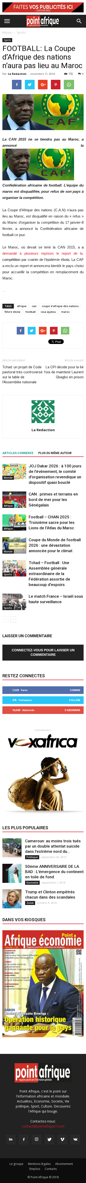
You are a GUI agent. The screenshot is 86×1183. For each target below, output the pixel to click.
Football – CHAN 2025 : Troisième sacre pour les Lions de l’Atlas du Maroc (52, 522)
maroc (65, 311)
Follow (74, 700)
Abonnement (64, 1164)
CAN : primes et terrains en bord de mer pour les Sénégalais (53, 499)
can (34, 306)
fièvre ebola (12, 311)
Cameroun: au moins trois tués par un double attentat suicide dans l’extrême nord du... (53, 846)
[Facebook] (23, 1139)
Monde (8, 477)
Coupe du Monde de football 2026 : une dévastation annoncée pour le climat (55, 545)
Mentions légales (39, 1164)
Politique (32, 857)
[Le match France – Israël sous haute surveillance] (14, 602)
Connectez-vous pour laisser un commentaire (43, 652)
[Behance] (11, 1139)
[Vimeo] (62, 1139)
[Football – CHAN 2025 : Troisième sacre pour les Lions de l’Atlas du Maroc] (14, 522)
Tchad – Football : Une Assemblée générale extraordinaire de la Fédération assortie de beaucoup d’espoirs (49, 573)
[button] (79, 21)
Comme (75, 690)
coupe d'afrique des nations (60, 306)
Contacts (51, 1169)
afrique (22, 306)
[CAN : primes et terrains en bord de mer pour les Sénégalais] (14, 499)
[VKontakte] (75, 1139)
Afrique (8, 505)
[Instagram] (36, 1139)
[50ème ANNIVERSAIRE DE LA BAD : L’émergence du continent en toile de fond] (12, 873)
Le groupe (16, 1164)
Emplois (34, 1169)
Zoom (30, 903)
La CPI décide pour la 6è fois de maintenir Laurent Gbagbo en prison (64, 372)
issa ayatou (48, 311)
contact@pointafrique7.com (43, 1126)
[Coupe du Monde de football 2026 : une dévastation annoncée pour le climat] (14, 545)
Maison (7, 32)
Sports (7, 40)
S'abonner (72, 710)
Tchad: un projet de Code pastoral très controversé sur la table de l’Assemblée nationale (22, 374)
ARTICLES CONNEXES (17, 453)
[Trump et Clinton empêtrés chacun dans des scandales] (12, 898)
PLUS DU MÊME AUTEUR (55, 453)
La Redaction (17, 74)
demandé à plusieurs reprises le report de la (43, 253)
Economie (32, 882)
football (31, 311)
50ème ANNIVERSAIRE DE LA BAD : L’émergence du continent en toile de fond (54, 871)
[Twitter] (49, 1139)
